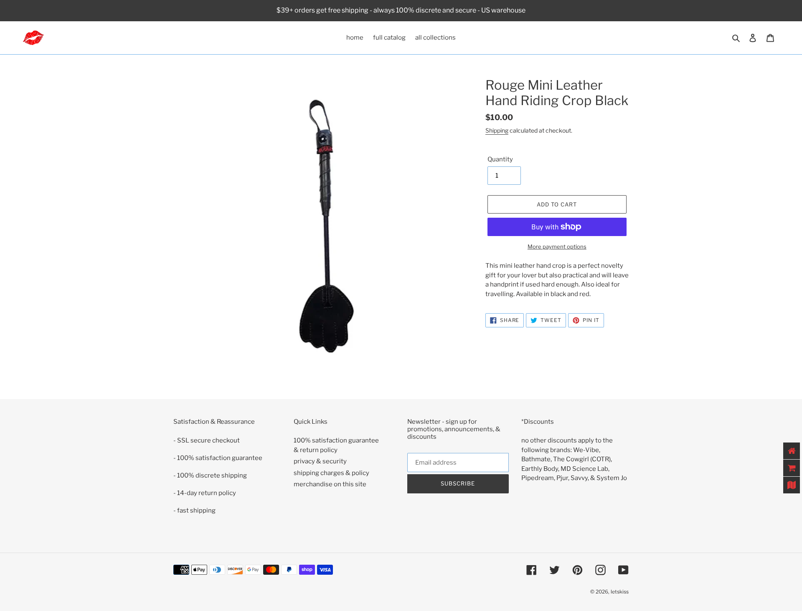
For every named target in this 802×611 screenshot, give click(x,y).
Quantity (500, 159)
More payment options (557, 246)
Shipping (496, 130)
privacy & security (320, 461)
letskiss (620, 591)
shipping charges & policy (331, 473)
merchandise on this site (330, 484)
